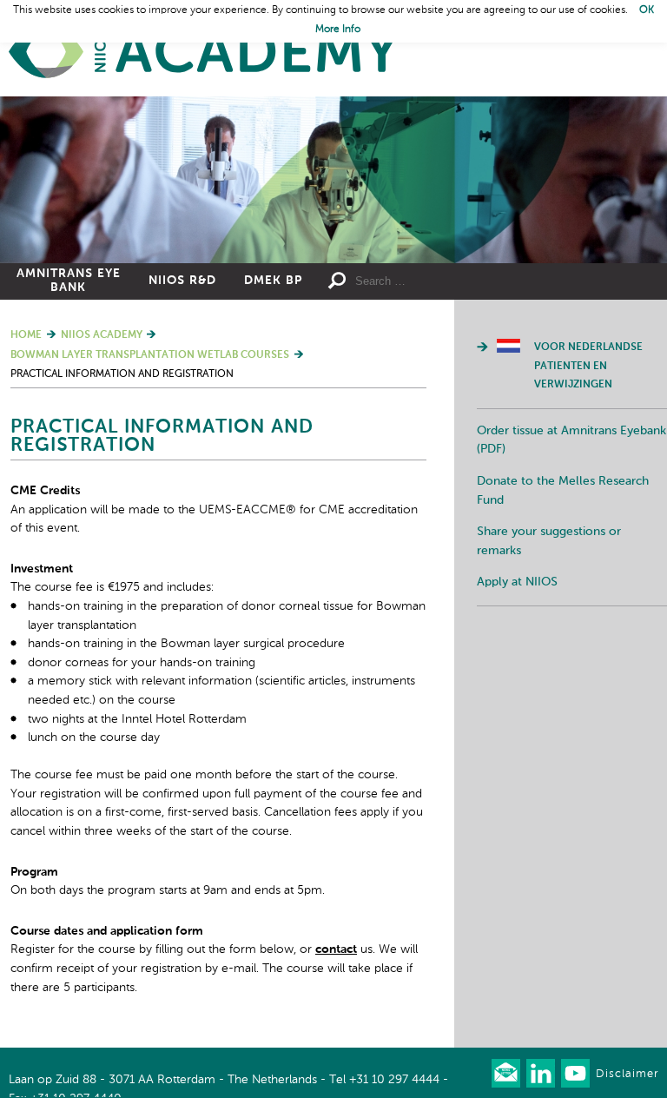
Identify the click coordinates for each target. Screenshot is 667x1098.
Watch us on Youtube (575, 1073)
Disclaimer (627, 1074)
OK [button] (646, 10)
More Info (337, 29)
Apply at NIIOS (517, 582)
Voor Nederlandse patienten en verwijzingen (588, 366)
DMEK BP (273, 280)
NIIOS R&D (182, 280)
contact (336, 949)
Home (204, 52)
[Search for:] (427, 281)
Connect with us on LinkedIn (540, 1073)
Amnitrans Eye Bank (69, 281)
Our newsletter (506, 1073)
